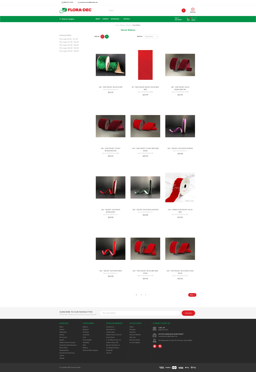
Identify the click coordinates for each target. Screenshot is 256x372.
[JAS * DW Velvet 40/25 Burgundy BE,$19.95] (180, 65)
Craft (84, 337)
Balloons (85, 327)
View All (108, 353)
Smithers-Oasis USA (112, 342)
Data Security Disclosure (67, 353)
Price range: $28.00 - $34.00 (69, 48)
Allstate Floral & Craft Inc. (114, 334)
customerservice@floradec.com (88, 2)
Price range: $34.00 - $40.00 (69, 51)
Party (84, 345)
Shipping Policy (64, 350)
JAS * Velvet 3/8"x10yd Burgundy (110, 211)
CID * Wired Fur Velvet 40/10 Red (180, 211)
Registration (63, 332)
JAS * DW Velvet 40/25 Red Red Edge (145, 272)
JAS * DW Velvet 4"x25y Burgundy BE (110, 150)
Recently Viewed (135, 340)
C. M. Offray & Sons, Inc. (113, 340)
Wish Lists (193, 12)
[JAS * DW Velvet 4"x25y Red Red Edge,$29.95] (145, 126)
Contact (105, 19)
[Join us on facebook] (155, 346)
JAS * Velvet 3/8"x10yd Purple (180, 148)
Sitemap (62, 358)
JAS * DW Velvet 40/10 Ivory (110, 87)
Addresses (133, 332)
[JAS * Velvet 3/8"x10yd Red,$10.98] (111, 248)
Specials (127, 19)
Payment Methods (135, 334)
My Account (63, 337)
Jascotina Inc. (110, 327)
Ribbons (85, 347)
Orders (132, 327)
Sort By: (139, 36)
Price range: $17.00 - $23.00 (69, 42)
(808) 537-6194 (68, 2)
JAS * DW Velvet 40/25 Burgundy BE (180, 88)
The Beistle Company (112, 347)
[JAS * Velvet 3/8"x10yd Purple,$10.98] (180, 126)
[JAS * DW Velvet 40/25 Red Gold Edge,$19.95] (180, 248)
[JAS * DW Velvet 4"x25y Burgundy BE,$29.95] (111, 126)
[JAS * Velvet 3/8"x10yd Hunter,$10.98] (145, 187)
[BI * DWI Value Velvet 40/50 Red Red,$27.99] (145, 65)
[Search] (184, 11)
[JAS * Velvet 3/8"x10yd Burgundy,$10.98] (111, 187)
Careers (62, 355)
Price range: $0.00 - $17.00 (69, 39)
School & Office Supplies (90, 350)
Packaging (86, 342)
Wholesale (115, 19)
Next (192, 295)
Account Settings (135, 342)
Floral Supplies (87, 340)
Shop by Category (67, 19)
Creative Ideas (110, 332)
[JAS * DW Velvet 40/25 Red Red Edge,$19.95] (145, 248)
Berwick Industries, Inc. (113, 345)
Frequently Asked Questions (68, 345)
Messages (132, 329)
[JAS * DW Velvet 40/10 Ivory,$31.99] (111, 65)
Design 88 (109, 350)
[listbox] (151, 37)
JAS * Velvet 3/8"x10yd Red (110, 271)
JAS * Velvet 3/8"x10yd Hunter (145, 209)
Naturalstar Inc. (111, 329)
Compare (123, 47)
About (98, 19)
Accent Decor (110, 337)
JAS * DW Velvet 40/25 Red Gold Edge (180, 272)
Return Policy (64, 347)
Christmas (86, 332)
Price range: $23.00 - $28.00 (69, 45)
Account (178, 19)
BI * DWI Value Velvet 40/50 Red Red (145, 88)
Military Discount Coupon (67, 342)
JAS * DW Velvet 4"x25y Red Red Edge (145, 150)
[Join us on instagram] (160, 346)
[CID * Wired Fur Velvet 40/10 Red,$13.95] (180, 187)
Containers (86, 334)
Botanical (85, 329)
